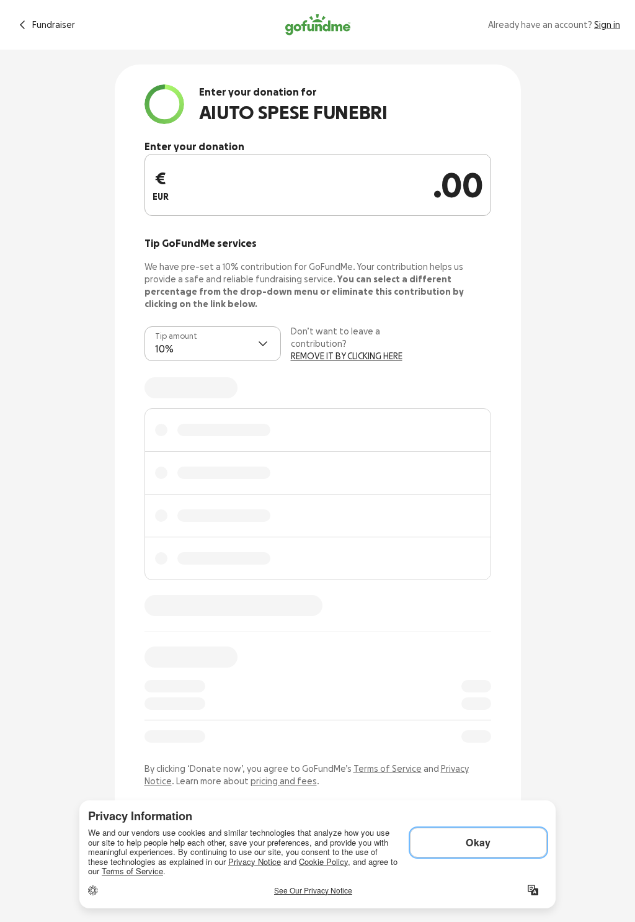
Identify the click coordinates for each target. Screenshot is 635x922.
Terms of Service (387, 769)
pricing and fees (284, 781)
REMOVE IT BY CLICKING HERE (346, 356)
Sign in (607, 25)
